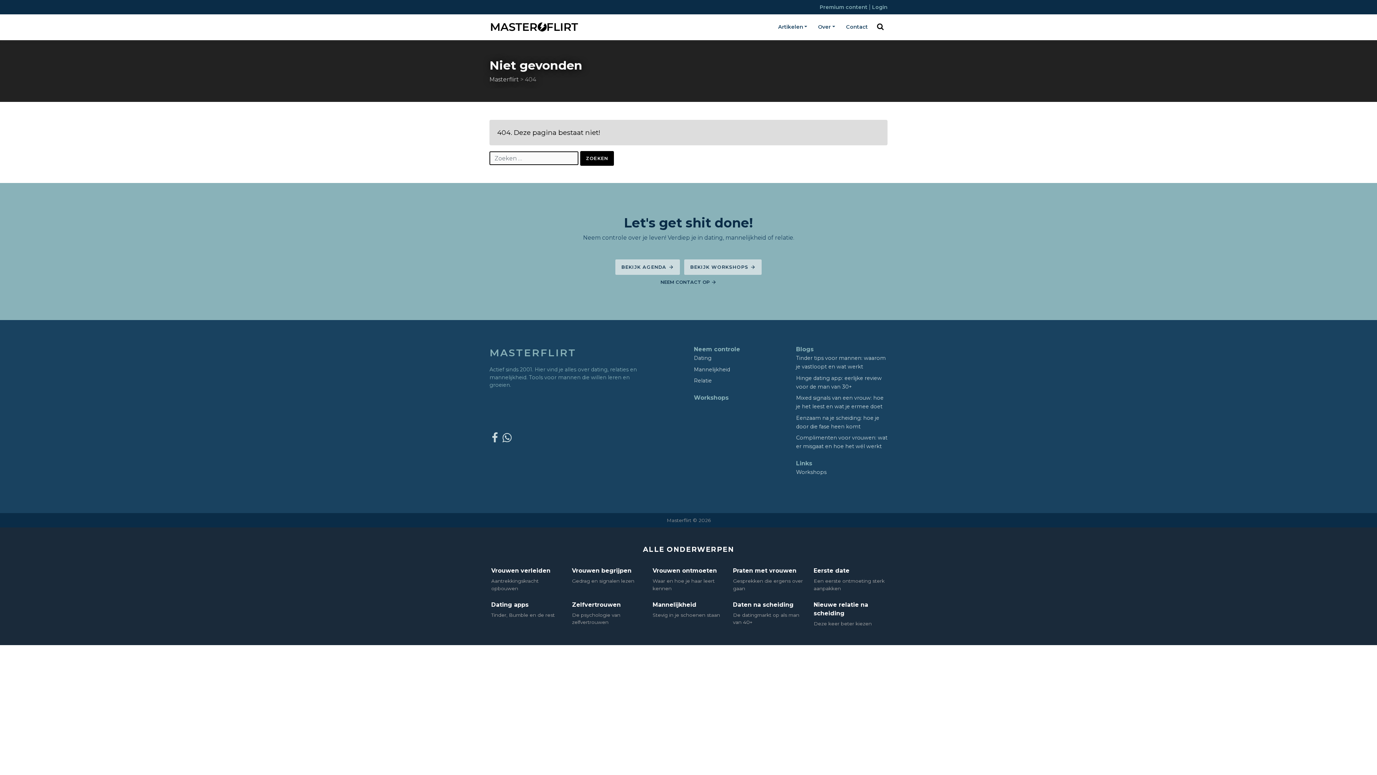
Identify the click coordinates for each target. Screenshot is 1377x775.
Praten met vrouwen (764, 570)
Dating (702, 358)
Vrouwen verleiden (520, 570)
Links (804, 463)
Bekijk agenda (644, 267)
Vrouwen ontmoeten (685, 570)
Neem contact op (686, 282)
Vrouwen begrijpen (601, 570)
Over (824, 27)
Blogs (805, 349)
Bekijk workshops (720, 267)
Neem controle (717, 349)
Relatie (703, 380)
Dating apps (510, 604)
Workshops (711, 397)
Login (880, 7)
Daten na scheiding (763, 604)
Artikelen (790, 27)
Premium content (844, 7)
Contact (857, 27)
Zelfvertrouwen (596, 604)
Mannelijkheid (712, 369)
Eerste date (832, 570)
